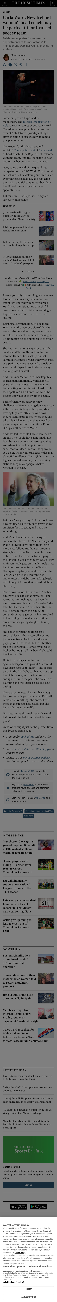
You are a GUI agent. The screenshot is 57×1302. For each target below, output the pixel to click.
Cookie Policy (20, 1253)
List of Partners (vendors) (13, 1282)
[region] (28, 1259)
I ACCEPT (28, 1289)
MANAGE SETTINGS (28, 1297)
